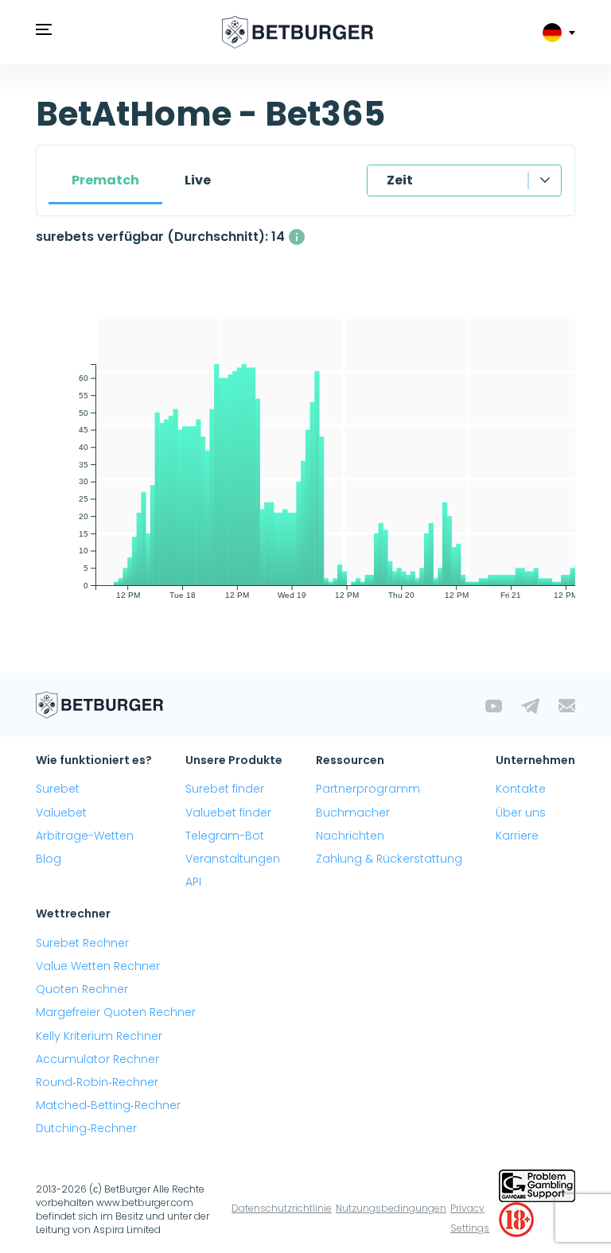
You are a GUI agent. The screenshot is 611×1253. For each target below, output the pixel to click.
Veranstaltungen (232, 859)
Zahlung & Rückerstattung (389, 859)
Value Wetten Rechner (98, 966)
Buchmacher (353, 812)
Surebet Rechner (82, 943)
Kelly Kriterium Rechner (99, 1036)
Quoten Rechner (82, 989)
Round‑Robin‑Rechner (97, 1082)
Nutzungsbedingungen (391, 1208)
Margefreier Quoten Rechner (116, 1012)
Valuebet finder (228, 812)
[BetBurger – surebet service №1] (297, 32)
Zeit (400, 180)
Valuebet (61, 812)
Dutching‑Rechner (86, 1128)
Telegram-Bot (224, 836)
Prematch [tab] (105, 180)
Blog (48, 859)
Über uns (521, 812)
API (193, 882)
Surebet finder (224, 789)
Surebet (58, 789)
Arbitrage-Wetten (85, 836)
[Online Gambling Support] (537, 1184)
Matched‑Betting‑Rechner (108, 1105)
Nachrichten (350, 836)
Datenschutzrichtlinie (282, 1208)
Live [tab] (198, 180)
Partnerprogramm (368, 789)
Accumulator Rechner (97, 1059)
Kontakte (521, 789)
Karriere (517, 836)
